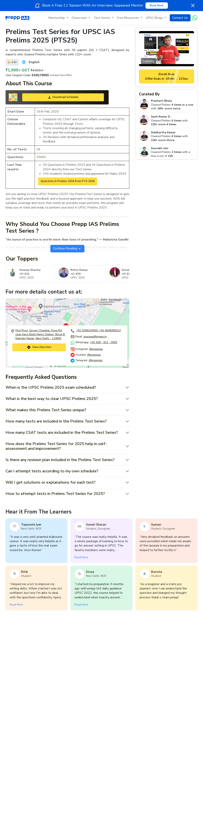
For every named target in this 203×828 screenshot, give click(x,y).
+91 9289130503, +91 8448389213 (98, 330)
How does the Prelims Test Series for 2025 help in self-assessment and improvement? (56, 446)
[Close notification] (193, 5)
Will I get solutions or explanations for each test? (51, 482)
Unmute (148, 61)
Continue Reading (65, 248)
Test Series (102, 18)
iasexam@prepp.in (95, 336)
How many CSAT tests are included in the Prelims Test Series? (62, 432)
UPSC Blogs (154, 18)
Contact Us (180, 18)
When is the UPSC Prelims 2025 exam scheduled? (51, 387)
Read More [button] (81, 557)
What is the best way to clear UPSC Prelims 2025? (52, 398)
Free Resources (128, 18)
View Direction (41, 347)
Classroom (79, 18)
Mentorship (56, 18)
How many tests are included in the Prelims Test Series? (56, 421)
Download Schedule (65, 97)
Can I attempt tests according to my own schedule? (52, 471)
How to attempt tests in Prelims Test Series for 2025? (55, 493)
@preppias (96, 349)
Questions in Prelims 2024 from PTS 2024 (68, 181)
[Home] (17, 18)
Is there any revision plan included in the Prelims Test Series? (60, 459)
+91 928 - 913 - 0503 (103, 342)
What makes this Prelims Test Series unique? (46, 410)
